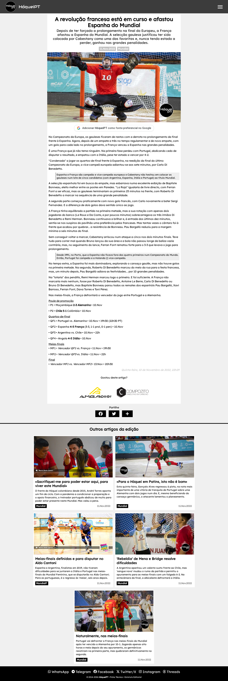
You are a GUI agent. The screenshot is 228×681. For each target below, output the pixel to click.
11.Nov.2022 (107, 48)
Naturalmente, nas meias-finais (102, 636)
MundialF (41, 583)
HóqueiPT (103, 677)
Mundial (123, 48)
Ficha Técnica (116, 677)
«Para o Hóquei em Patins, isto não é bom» (152, 481)
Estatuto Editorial (133, 677)
